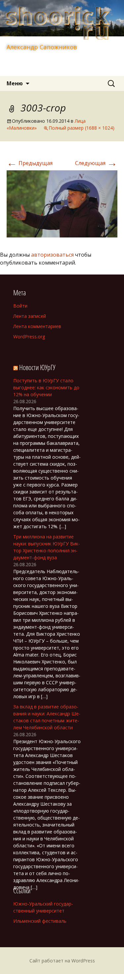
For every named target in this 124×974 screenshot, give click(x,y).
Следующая (96, 163)
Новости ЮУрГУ (37, 367)
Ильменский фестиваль (39, 921)
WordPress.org (29, 336)
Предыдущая (30, 163)
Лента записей (29, 316)
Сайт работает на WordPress (62, 960)
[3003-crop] (62, 203)
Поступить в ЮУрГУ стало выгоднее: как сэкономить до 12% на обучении (46, 387)
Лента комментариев (37, 326)
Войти (20, 306)
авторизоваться (52, 254)
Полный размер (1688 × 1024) (81, 128)
